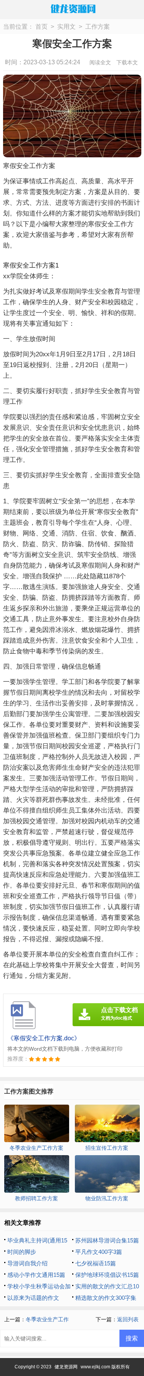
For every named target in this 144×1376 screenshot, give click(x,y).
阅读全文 (100, 62)
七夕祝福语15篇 (95, 1263)
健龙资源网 (66, 1366)
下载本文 (127, 62)
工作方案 (97, 26)
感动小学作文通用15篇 (36, 1275)
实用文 (66, 26)
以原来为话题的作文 (33, 1297)
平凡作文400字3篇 (98, 1252)
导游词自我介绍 (27, 1263)
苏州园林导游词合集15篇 (107, 1240)
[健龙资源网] (72, 9)
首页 (41, 26)
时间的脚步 (21, 1252)
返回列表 (128, 1319)
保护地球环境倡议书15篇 (107, 1275)
